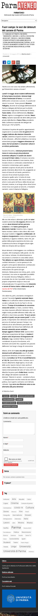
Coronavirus (7, 508)
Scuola (21, 535)
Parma (16, 527)
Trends (5, 547)
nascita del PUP (7, 289)
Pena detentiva (8, 399)
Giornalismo (17, 515)
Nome (5, 437)
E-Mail (5, 444)
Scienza (13, 535)
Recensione (26, 532)
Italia (26, 518)
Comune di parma (27, 503)
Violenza (31, 551)
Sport (23, 539)
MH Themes (22, 613)
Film (20, 511)
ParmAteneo (7, 532)
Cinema (14, 503)
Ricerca (5, 535)
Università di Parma (24, 403)
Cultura (13, 396)
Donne (6, 511)
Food (27, 512)
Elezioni (14, 511)
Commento (7, 421)
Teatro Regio (24, 542)
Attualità (21, 499)
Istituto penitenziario (26, 396)
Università (6, 56)
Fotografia (6, 515)
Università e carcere (10, 406)
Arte (14, 499)
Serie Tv (28, 535)
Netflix (5, 528)
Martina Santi (26, 54)
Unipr (13, 546)
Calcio (29, 499)
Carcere (5, 396)
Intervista (18, 519)
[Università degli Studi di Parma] (19, 599)
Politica (16, 532)
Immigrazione (7, 519)
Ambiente (6, 499)
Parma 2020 (27, 528)
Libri (13, 523)
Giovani (28, 515)
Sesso (5, 539)
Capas (5, 503)
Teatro (15, 542)
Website (6, 450)
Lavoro (6, 522)
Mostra (21, 522)
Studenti (19, 399)
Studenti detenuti (9, 403)
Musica (29, 522)
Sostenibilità (14, 539)
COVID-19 (18, 507)
